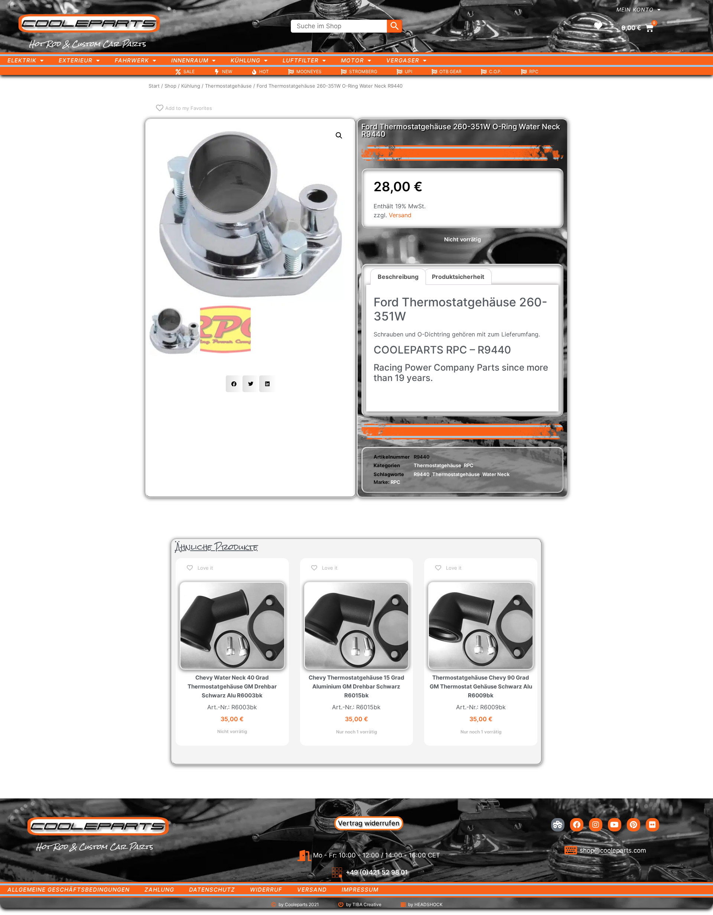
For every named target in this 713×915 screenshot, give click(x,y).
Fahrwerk (132, 60)
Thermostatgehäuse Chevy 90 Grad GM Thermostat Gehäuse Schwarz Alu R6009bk (481, 686)
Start (154, 86)
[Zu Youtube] (614, 824)
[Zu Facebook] (576, 824)
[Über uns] (557, 824)
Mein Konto (635, 9)
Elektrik (21, 60)
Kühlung (245, 60)
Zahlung (159, 889)
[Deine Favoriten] (598, 26)
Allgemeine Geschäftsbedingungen (68, 889)
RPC (468, 465)
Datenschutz (212, 889)
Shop (170, 86)
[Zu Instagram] (595, 824)
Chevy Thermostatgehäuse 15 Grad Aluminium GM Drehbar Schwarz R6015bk (356, 686)
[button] (339, 135)
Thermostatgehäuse (228, 86)
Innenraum (189, 60)
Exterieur (75, 60)
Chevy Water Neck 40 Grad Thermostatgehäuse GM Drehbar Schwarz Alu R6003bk (232, 686)
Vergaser (402, 60)
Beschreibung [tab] (398, 276)
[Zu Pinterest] (633, 824)
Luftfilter (301, 60)
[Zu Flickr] (652, 824)
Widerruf (266, 889)
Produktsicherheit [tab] (458, 276)
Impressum (360, 889)
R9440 (422, 474)
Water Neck (495, 474)
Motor (352, 60)
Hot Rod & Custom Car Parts (87, 43)
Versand (400, 215)
